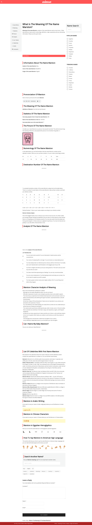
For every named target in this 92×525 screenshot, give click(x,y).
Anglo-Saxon (30, 523)
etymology (38, 471)
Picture (14, 34)
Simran (70, 89)
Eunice (70, 78)
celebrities (32, 471)
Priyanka (71, 47)
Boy (24, 468)
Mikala (70, 49)
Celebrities (15, 43)
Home (24, 520)
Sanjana (71, 54)
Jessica (70, 45)
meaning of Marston (51, 471)
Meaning (14, 28)
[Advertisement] (46, 13)
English (28, 468)
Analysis (14, 37)
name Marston (57, 471)
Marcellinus (72, 72)
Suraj (70, 43)
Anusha (71, 41)
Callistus (71, 70)
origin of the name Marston (26, 473)
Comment (25, 486)
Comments (15, 49)
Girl (14, 523)
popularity (32, 473)
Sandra (70, 74)
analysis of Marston (26, 471)
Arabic (14, 46)
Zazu (70, 58)
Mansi (70, 76)
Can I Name (15, 40)
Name (24, 501)
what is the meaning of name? (46, 1)
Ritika (70, 56)
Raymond (71, 51)
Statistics (14, 31)
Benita (70, 87)
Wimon (56, 523)
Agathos (71, 39)
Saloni (70, 85)
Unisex (19, 523)
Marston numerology (44, 471)
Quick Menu (15, 25)
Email (24, 507)
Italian (25, 523)
